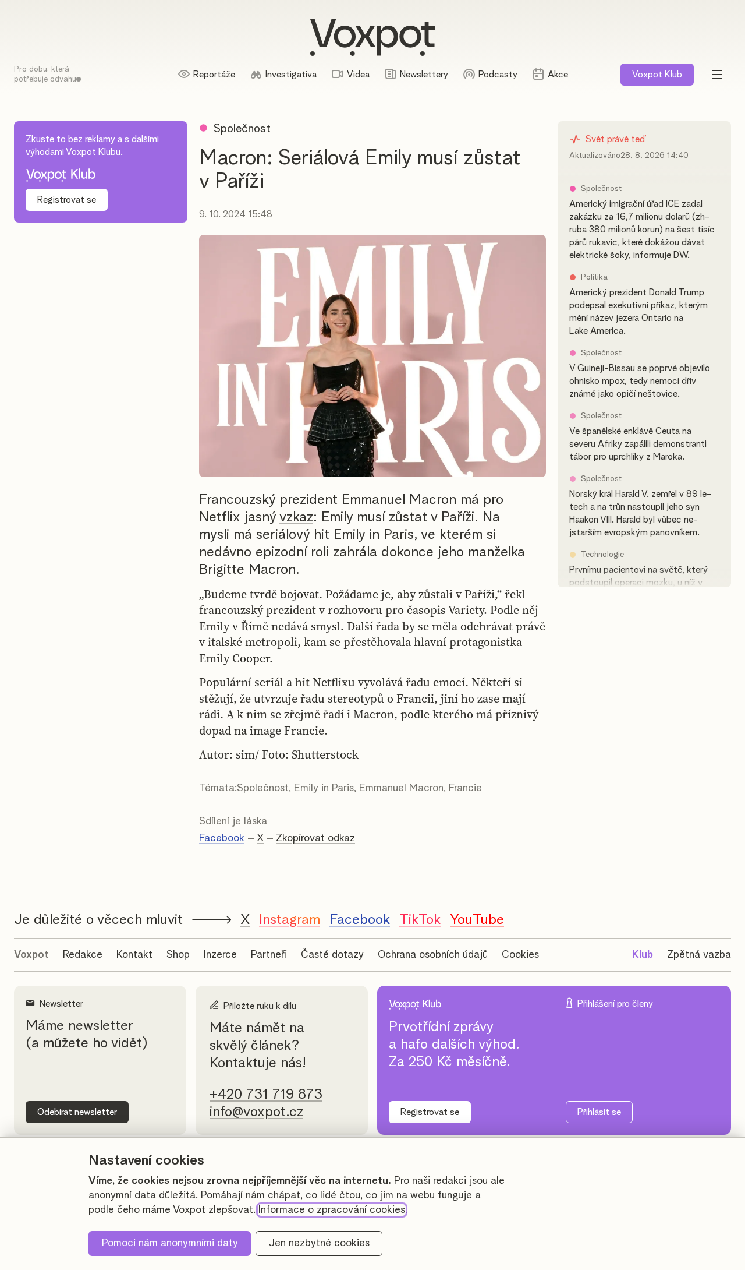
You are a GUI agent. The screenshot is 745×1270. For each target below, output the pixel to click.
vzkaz (296, 517)
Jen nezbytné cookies (319, 1243)
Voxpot (31, 955)
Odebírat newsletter (77, 1112)
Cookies (520, 955)
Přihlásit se (599, 1112)
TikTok (420, 920)
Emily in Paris (324, 788)
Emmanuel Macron (401, 788)
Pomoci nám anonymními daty (170, 1243)
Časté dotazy (332, 955)
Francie (465, 788)
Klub (657, 74)
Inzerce (220, 955)
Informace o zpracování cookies (331, 1210)
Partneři (269, 955)
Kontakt (134, 955)
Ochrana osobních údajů (433, 955)
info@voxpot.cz (256, 1112)
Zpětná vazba (699, 955)
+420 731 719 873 (266, 1095)
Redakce (82, 955)
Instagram (289, 920)
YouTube (477, 920)
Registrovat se (66, 199)
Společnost (263, 788)
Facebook (221, 838)
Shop (178, 955)
